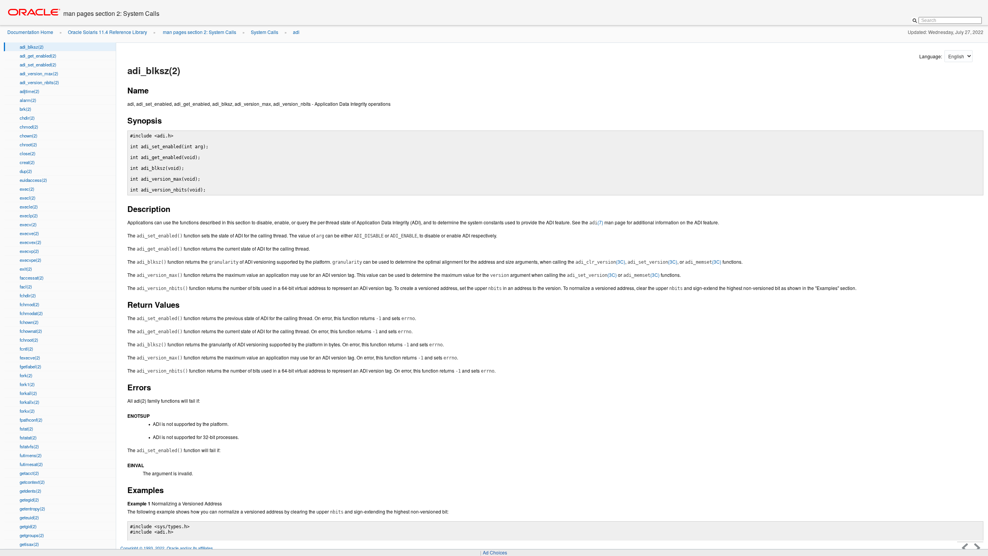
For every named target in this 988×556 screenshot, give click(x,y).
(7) (596, 222)
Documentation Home (30, 32)
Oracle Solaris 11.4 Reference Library (107, 32)
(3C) (600, 261)
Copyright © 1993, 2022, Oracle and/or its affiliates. (167, 548)
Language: (931, 56)
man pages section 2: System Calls (199, 32)
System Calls (264, 32)
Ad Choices (495, 552)
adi (296, 32)
